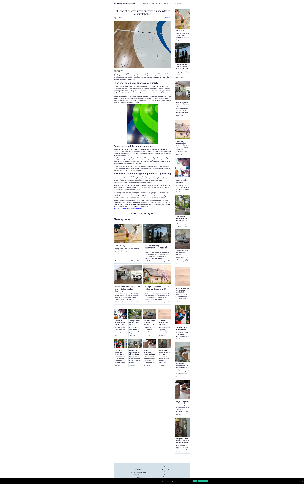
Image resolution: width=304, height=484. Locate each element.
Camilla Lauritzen (120, 302)
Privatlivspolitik (202, 481)
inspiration (168, 17)
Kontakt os (165, 3)
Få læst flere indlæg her (142, 213)
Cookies (158, 3)
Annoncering (145, 3)
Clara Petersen (126, 18)
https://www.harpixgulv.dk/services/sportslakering (128, 208)
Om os (152, 3)
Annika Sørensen (150, 261)
